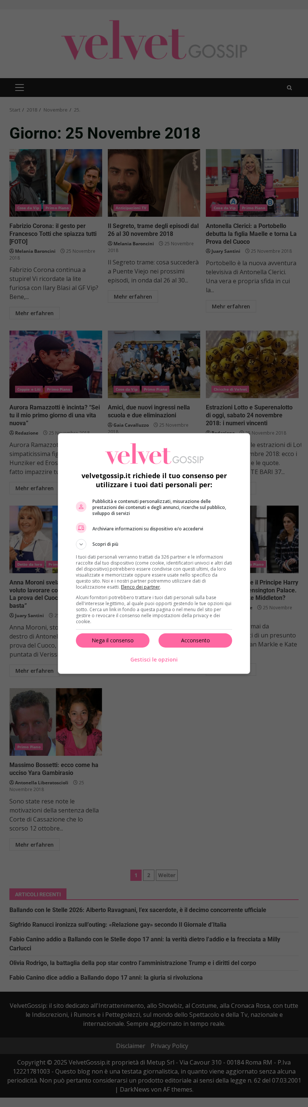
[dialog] (154, 553)
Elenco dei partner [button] (140, 587)
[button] (154, 544)
